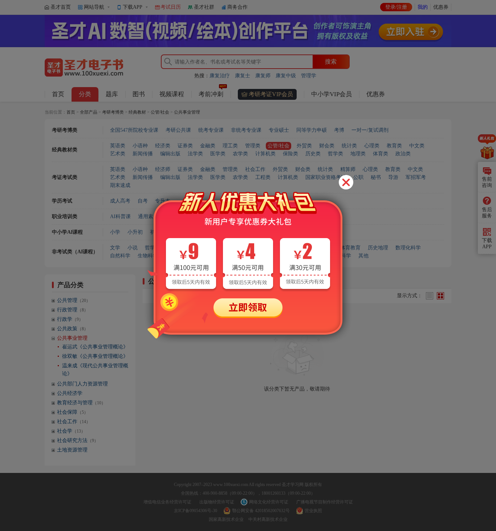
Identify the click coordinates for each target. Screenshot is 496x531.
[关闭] (346, 182)
